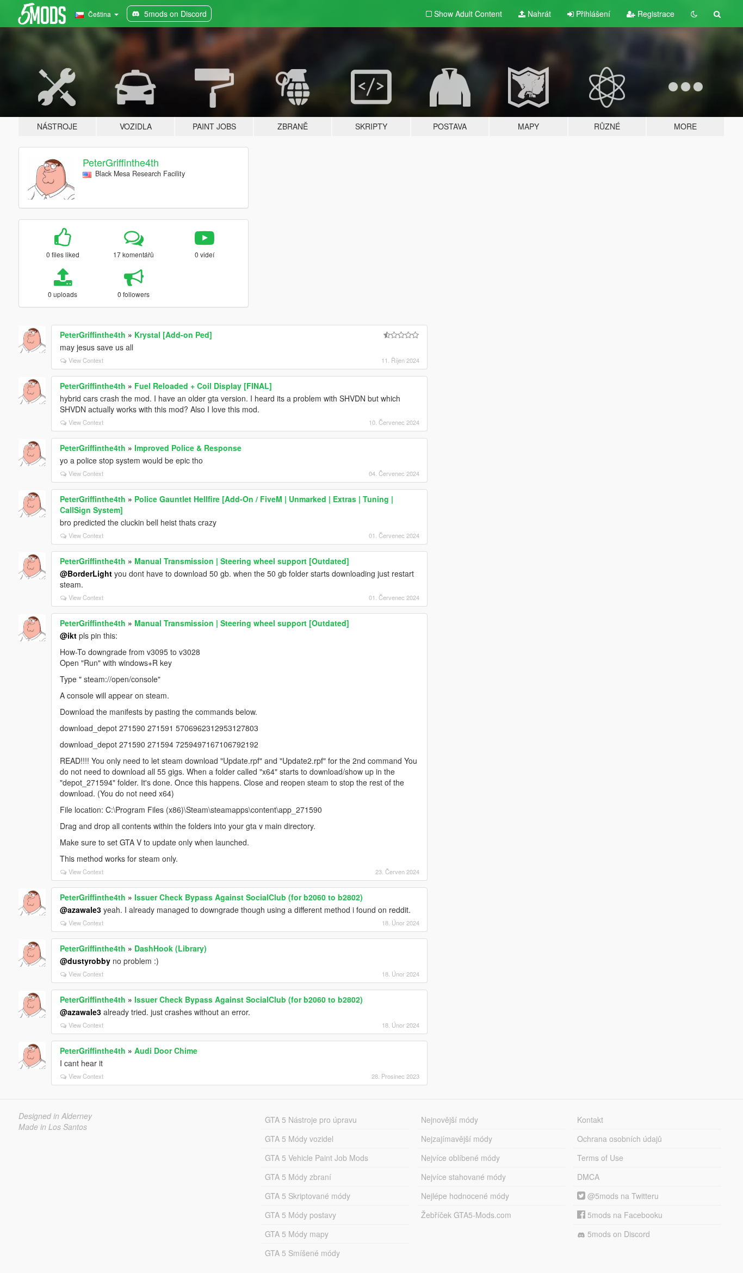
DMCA (588, 1176)
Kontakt (590, 1119)
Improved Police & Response (188, 447)
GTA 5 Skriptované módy (307, 1195)
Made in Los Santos (52, 1126)
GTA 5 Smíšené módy (302, 1252)
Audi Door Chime (165, 1050)
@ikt (68, 635)
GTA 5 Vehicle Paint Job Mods (316, 1157)
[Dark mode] (694, 13)
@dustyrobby (85, 960)
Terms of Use (600, 1157)
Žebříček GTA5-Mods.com (466, 1214)
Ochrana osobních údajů (619, 1138)
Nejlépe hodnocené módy (465, 1195)
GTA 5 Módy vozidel (299, 1138)
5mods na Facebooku (623, 1214)
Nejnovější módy (449, 1119)
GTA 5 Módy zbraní (298, 1176)
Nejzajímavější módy (456, 1138)
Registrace (654, 13)
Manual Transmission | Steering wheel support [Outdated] (241, 560)
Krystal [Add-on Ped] (173, 334)
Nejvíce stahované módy (463, 1176)
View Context (86, 360)
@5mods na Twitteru (622, 1195)
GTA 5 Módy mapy (297, 1233)
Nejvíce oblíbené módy (460, 1157)
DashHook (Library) (170, 948)
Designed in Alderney (55, 1115)
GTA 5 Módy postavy (300, 1214)
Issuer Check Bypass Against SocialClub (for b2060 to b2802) (248, 897)
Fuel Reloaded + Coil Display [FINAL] (203, 385)
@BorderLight (86, 573)
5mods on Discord (617, 1233)
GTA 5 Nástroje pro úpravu (311, 1119)
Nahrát (538, 13)
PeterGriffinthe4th (121, 162)
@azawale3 (80, 909)
